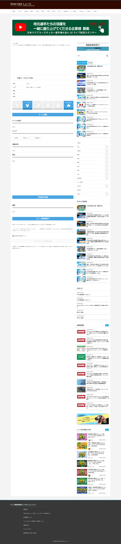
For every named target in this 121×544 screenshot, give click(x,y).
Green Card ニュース (20, 4)
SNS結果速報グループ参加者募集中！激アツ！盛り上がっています (96, 90)
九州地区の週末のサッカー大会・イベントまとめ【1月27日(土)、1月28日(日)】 (96, 471)
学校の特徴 (68, 102)
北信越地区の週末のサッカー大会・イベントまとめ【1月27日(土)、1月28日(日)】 (96, 453)
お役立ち (81, 11)
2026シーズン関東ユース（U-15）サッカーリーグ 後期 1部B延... (97, 105)
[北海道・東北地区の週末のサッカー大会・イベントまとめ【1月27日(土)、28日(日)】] (82, 490)
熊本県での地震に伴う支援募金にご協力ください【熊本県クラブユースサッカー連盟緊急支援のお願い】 (97, 358)
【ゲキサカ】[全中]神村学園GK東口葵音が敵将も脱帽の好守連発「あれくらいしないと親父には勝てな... (97, 341)
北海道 (13, 11)
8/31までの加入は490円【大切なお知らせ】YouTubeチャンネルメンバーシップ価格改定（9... (97, 350)
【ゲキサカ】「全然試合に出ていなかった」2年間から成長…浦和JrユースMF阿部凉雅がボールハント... (97, 367)
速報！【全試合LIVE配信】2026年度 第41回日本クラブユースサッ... (97, 98)
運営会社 (25, 509)
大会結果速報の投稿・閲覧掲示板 (94, 66)
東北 (20, 11)
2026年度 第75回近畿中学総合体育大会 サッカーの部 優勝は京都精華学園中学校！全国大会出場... (97, 242)
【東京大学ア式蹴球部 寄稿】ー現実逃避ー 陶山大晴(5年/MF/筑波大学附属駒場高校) (97, 382)
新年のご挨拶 (80, 312)
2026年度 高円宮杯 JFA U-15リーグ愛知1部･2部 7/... (97, 127)
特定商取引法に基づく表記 (29, 533)
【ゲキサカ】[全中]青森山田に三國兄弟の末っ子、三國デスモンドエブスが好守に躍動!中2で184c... (97, 333)
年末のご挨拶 (80, 317)
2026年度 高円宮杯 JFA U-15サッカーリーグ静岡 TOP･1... (97, 120)
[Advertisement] (42, 60)
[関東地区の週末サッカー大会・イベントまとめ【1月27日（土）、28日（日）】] (82, 481)
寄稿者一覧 (26, 525)
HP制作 (88, 11)
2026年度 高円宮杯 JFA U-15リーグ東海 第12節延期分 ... (97, 134)
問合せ (95, 11)
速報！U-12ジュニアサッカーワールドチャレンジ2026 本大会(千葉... (97, 112)
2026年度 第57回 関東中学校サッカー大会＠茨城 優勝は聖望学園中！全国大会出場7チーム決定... (97, 216)
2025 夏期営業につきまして (83, 300)
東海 (37, 11)
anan (92, 440)
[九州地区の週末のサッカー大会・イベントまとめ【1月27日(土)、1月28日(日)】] (82, 472)
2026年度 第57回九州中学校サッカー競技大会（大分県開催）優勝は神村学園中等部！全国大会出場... (97, 257)
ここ (92, 475)
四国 (54, 11)
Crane (92, 466)
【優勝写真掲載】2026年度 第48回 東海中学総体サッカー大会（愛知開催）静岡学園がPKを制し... (97, 233)
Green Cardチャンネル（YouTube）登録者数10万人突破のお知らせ (92, 306)
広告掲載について (27, 517)
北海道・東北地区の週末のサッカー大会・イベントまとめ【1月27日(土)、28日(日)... (96, 489)
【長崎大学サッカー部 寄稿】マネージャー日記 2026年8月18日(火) (97, 390)
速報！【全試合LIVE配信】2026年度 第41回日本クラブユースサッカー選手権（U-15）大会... (97, 265)
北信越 (25, 11)
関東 (32, 11)
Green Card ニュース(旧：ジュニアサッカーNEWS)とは (36, 513)
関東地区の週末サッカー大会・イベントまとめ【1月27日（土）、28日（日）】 (96, 480)
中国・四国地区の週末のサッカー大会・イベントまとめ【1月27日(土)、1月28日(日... (96, 444)
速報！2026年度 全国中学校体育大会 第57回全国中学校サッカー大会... (97, 76)
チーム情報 (27, 102)
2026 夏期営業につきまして (83, 294)
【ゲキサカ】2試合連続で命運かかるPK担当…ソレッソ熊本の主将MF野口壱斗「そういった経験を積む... (97, 375)
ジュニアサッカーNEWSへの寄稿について (33, 521)
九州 (59, 11)
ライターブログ (27, 529)
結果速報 (65, 11)
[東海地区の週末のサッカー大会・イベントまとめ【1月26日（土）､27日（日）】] (82, 436)
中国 (48, 11)
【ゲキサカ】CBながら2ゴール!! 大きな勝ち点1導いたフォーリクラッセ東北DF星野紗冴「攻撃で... (97, 398)
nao (92, 457)
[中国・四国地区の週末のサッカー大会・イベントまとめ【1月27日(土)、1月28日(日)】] (82, 445)
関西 (43, 11)
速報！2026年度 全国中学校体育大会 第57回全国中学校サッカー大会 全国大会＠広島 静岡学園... (97, 225)
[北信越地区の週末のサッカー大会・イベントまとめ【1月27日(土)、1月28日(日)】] (82, 454)
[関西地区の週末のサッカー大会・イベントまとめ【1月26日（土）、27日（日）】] (82, 463)
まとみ (92, 493)
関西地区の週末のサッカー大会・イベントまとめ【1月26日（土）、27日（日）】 (96, 462)
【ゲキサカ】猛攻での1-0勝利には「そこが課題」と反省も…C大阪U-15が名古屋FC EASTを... (97, 406)
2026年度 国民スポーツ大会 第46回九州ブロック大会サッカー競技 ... (97, 83)
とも (92, 448)
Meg (92, 484)
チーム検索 (73, 11)
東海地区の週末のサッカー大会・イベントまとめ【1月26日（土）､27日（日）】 (97, 435)
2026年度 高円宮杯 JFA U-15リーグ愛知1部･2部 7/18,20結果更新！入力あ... (97, 272)
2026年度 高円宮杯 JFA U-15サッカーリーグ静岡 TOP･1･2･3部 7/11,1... (97, 279)
